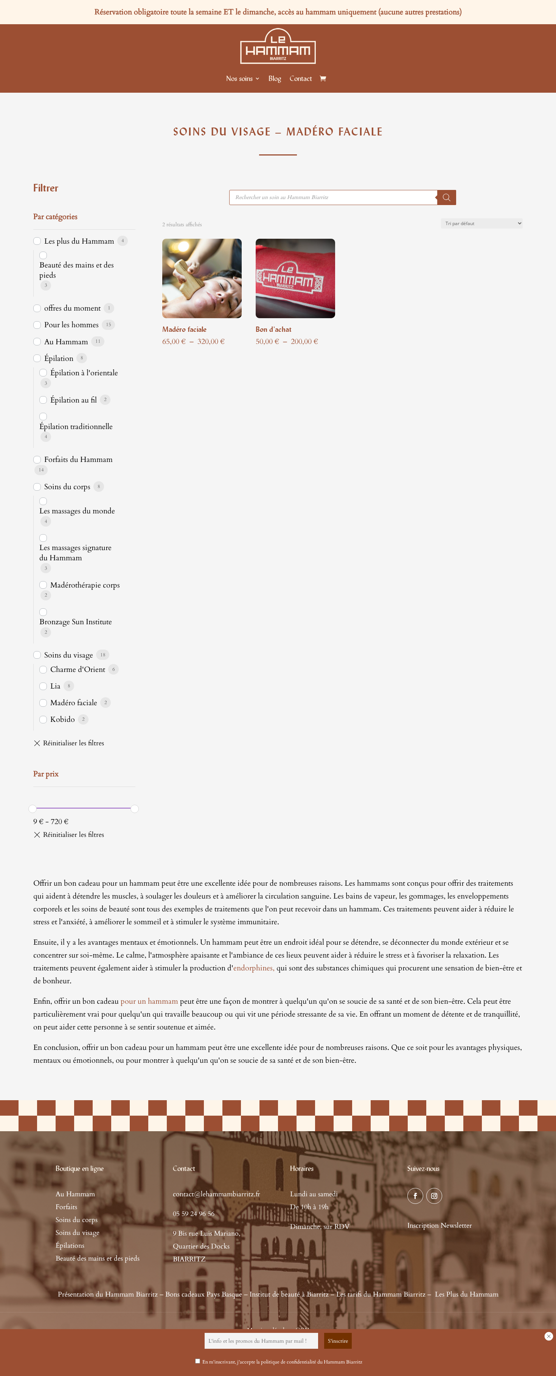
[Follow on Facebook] (415, 1196)
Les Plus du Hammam (467, 1294)
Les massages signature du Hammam (75, 553)
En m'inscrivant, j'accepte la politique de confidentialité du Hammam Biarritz (282, 1362)
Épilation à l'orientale (84, 373)
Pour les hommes (71, 325)
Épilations (70, 1245)
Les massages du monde (77, 511)
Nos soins (239, 78)
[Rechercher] (446, 197)
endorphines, (254, 968)
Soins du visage (68, 655)
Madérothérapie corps (85, 585)
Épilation (58, 358)
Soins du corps (67, 487)
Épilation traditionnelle (76, 426)
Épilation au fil (73, 400)
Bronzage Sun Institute (75, 622)
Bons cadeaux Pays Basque (203, 1294)
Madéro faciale (73, 703)
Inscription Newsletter (439, 1225)
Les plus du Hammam (79, 241)
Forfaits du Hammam (78, 459)
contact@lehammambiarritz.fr (216, 1194)
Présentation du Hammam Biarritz (108, 1294)
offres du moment (72, 308)
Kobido (62, 719)
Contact (301, 78)
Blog (275, 78)
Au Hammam (66, 342)
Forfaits (66, 1207)
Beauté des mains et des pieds (76, 270)
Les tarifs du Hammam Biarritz (381, 1294)
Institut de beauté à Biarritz (289, 1294)
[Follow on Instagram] (434, 1196)
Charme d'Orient (77, 669)
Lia (55, 686)
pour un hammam (149, 1001)
